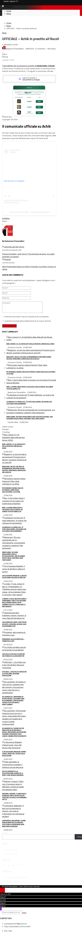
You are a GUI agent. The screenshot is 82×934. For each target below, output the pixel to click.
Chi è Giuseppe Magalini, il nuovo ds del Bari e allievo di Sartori (14, 576)
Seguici (3, 897)
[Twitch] (18, 865)
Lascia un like (5, 894)
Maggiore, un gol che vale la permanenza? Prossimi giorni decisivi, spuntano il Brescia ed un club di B (28, 358)
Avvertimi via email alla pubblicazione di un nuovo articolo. (28, 321)
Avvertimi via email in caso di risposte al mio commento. (27, 316)
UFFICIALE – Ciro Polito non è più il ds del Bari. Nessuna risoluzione (14, 673)
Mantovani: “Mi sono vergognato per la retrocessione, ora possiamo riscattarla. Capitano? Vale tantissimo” (29, 417)
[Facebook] (4, 865)
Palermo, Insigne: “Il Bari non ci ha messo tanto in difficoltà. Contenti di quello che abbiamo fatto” (14, 796)
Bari (8, 218)
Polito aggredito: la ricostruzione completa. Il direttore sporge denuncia (12, 773)
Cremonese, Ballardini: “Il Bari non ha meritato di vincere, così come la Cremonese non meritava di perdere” (14, 823)
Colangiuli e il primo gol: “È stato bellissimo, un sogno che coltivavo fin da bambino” (29, 402)
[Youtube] (22, 865)
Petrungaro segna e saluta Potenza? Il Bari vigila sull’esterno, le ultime (31, 373)
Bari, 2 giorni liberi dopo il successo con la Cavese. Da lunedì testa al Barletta (29, 387)
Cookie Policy (11, 854)
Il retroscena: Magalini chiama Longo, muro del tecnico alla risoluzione (14, 753)
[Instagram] (13, 865)
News (4, 33)
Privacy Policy (11, 850)
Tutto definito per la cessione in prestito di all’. (28, 66)
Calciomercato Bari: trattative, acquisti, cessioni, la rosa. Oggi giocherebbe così (14, 624)
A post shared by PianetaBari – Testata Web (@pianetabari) (29, 212)
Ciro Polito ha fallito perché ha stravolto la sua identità (13, 655)
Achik (4, 218)
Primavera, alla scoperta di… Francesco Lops (13, 640)
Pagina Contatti (12, 881)
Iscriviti (3, 900)
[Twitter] (8, 865)
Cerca (4, 832)
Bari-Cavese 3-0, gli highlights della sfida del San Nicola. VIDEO (30, 344)
